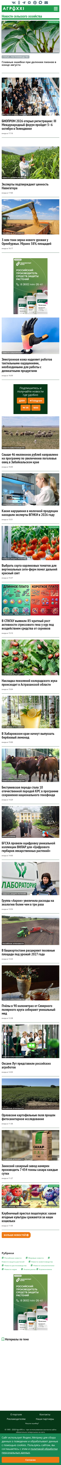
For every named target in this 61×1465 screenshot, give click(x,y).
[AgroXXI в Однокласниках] (20, 2)
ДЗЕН (22, 400)
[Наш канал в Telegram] (24, 2)
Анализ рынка (30, 1269)
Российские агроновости (13, 233)
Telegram (36, 400)
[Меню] (55, 8)
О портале (16, 1414)
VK (27, 407)
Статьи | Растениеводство (15, 57)
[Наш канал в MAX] (41, 2)
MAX (35, 407)
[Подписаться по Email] (46, 2)
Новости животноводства (42, 1262)
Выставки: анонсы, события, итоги (17, 114)
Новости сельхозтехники (43, 1265)
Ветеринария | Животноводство (16, 614)
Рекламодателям (16, 1419)
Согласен (30, 1459)
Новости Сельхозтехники (13, 353)
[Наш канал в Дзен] (30, 2)
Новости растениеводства (15, 1265)
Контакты (45, 1414)
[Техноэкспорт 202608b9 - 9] (30, 286)
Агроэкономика (45, 1269)
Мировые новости (36, 1258)
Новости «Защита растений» (14, 177)
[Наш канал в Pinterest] (35, 2)
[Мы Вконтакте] (14, 2)
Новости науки (8, 836)
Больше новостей (15, 1235)
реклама (17, 259)
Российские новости (13, 1258)
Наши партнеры (45, 1419)
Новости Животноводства (13, 448)
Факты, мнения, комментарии (15, 1207)
